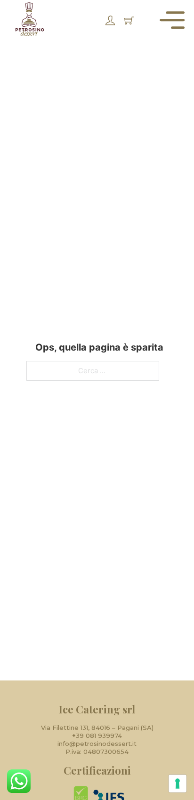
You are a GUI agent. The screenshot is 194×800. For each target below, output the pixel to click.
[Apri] (172, 20)
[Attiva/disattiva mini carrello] (129, 20)
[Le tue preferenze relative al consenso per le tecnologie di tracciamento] (177, 783)
